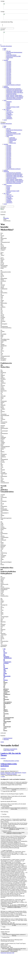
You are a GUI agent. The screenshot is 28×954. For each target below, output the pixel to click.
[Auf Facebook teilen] (1, 209)
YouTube (4, 814)
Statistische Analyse (6, 831)
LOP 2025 (8, 62)
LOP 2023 (8, 65)
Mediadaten (9, 101)
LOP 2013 (8, 78)
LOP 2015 (8, 75)
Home (4, 48)
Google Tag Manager (7, 850)
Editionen (8, 108)
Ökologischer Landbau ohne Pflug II (14, 92)
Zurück (2, 741)
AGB (12, 772)
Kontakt (8, 104)
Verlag (4, 100)
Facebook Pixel (5, 937)
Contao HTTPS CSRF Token (9, 791)
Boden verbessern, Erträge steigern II (14, 96)
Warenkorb (9, 118)
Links (7, 58)
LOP (4, 49)
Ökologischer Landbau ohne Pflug (14, 91)
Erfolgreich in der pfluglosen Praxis (14, 90)
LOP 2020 (8, 69)
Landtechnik (12, 137)
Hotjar (3, 908)
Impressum (3, 774)
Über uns (8, 51)
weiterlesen (3, 758)
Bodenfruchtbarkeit (7, 738)
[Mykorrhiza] (6, 218)
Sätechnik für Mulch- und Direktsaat (14, 97)
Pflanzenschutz (12, 140)
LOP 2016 (8, 74)
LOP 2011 (8, 81)
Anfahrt (8, 105)
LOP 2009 (8, 83)
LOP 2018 (8, 71)
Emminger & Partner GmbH (12, 106)
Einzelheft (8, 116)
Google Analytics (6, 857)
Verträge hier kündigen (11, 774)
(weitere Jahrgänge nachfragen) (13, 84)
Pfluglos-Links (12, 142)
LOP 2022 (8, 66)
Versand (24, 772)
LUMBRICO (9, 114)
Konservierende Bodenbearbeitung (14, 52)
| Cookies (3, 776)
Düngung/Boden (13, 139)
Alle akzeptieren (13, 951)
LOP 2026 (8, 61)
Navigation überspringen (6, 46)
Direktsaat (8, 53)
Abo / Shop (6, 109)
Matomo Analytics (6, 855)
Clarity (3, 926)
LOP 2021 (8, 68)
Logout (5, 119)
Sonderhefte (6, 87)
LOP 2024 (8, 64)
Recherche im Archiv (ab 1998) (13, 56)
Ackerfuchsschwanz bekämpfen (13, 88)
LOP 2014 (8, 77)
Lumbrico (5, 86)
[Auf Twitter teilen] (3, 209)
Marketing (4, 933)
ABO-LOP (8, 110)
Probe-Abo (8, 113)
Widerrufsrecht (18, 772)
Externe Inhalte (5, 806)
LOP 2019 (8, 70)
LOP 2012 (8, 79)
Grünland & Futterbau (11, 93)
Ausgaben (5, 60)
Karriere (8, 103)
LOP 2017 (8, 73)
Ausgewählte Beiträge (11, 55)
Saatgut (11, 141)
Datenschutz (8, 772)
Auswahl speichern (5, 951)
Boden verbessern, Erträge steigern (14, 95)
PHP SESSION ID (6, 799)
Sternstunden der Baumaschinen (13, 99)
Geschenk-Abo (9, 112)
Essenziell (4, 787)
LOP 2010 (8, 82)
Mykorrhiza (6, 739)
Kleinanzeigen (9, 57)
